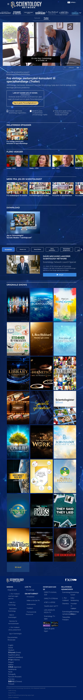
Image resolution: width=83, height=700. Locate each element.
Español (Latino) (14, 655)
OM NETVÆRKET (31, 594)
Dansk (10, 648)
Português (12, 674)
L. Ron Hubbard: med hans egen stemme (14, 596)
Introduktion (30, 597)
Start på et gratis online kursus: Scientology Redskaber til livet (63, 113)
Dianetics (65, 603)
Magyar (11, 662)
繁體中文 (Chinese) (15, 681)
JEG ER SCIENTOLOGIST (18, 72)
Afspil (61, 275)
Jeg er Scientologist (15, 633)
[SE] (65, 339)
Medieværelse (31, 604)
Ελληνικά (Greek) (14, 652)
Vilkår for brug (12, 690)
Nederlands (12, 669)
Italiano (10, 664)
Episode (37, 18)
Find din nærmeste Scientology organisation (17, 112)
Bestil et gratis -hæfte (39, 113)
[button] (1, 249)
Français (11, 684)
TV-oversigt (30, 590)
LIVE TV (28, 587)
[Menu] (8, 4)
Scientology (66, 592)
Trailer (46, 18)
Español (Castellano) (15, 657)
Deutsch (11, 650)
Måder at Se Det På (33, 600)
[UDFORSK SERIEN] (18, 304)
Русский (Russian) (14, 677)
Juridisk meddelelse (13, 697)
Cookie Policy (12, 693)
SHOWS (10, 587)
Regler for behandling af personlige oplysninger (21, 695)
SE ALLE (18, 567)
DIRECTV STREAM (51, 598)
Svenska (11, 679)
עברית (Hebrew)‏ (14, 660)
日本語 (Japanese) (14, 667)
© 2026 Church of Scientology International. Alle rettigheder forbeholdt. (26, 688)
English (10, 645)
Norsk (10, 672)
